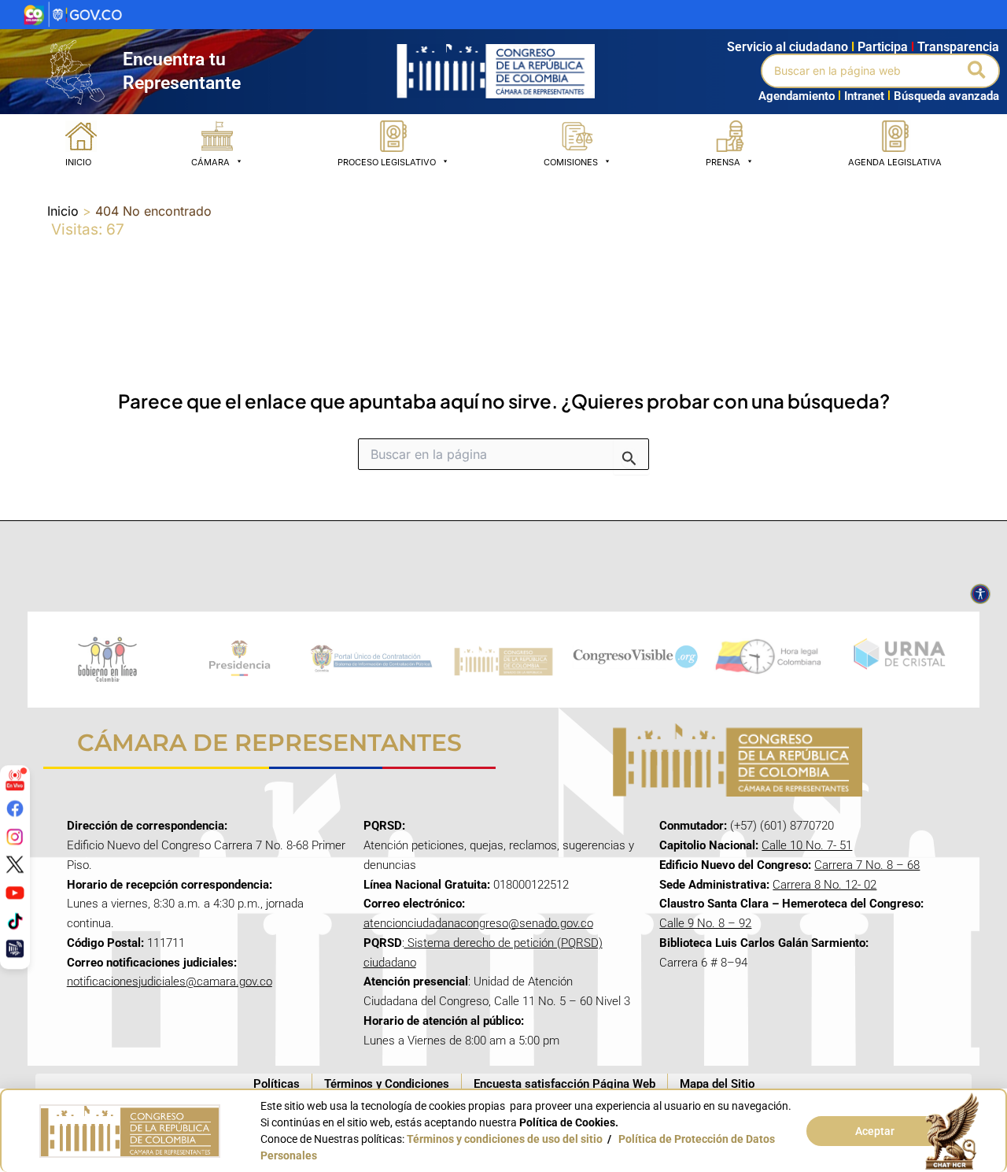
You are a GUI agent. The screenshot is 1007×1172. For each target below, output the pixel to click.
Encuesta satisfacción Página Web (564, 1084)
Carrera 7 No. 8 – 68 (867, 865)
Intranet (861, 96)
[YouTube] (15, 893)
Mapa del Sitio (717, 1084)
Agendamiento (796, 96)
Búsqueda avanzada (946, 96)
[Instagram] (15, 836)
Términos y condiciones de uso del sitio (505, 1139)
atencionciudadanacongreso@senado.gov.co (478, 923)
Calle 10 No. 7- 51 (807, 845)
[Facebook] (15, 808)
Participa (886, 46)
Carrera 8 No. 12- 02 (824, 885)
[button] (977, 70)
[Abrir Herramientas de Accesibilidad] (980, 594)
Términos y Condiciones (386, 1084)
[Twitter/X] (15, 864)
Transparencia (958, 46)
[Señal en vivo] (15, 780)
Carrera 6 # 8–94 (703, 963)
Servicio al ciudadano (787, 46)
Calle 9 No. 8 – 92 (705, 923)
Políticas (276, 1084)
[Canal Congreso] (15, 948)
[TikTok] (15, 920)
